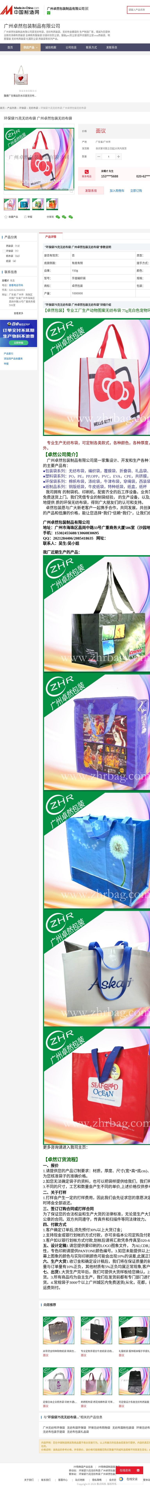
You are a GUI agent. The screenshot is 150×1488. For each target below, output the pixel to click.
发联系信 (91, 190)
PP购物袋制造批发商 (109, 1467)
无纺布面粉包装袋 (123, 1427)
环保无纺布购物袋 (99, 1427)
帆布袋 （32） (13, 256)
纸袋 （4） (11, 261)
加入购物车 (117, 190)
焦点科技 (101, 1484)
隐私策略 (97, 1480)
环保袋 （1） (13, 251)
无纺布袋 (33, 108)
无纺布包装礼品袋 (78, 1431)
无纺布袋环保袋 (76, 1427)
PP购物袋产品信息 (83, 1467)
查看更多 (18, 313)
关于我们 (29, 1480)
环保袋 (22, 108)
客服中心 (63, 1480)
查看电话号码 (16, 285)
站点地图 (80, 1480)
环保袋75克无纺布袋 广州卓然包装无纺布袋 (101, 1470)
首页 (2, 108)
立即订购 (136, 190)
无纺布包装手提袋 (54, 1431)
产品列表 (12, 108)
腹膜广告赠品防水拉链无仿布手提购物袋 (25, 95)
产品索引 (8, 353)
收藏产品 (13, 217)
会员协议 (114, 1480)
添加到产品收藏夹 (13, 358)
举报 (30, 217)
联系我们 (46, 1480)
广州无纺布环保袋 (54, 1427)
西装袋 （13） (13, 246)
